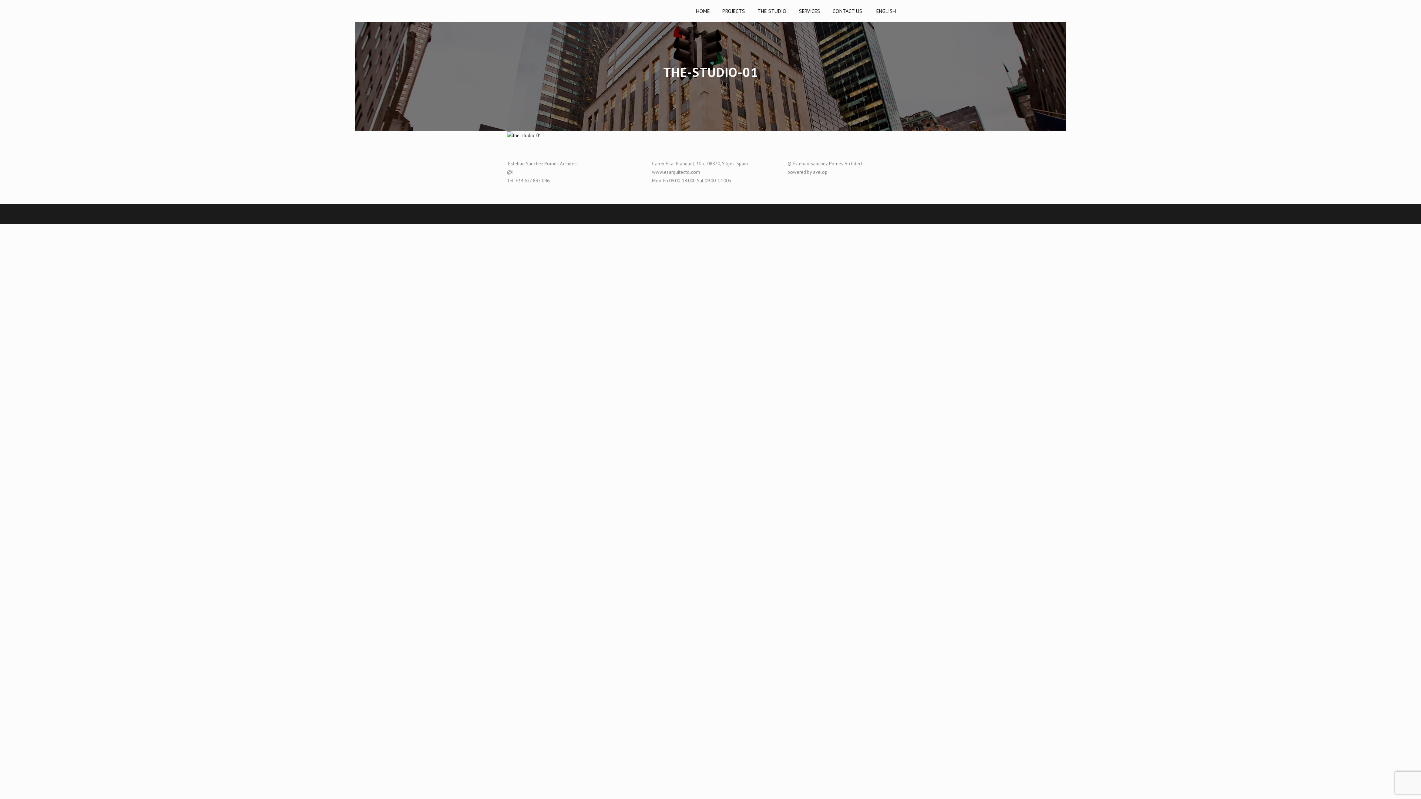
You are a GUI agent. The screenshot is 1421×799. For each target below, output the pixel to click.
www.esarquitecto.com (676, 172)
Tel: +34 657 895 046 (528, 181)
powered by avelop (807, 172)
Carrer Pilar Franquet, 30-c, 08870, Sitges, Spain (700, 164)
